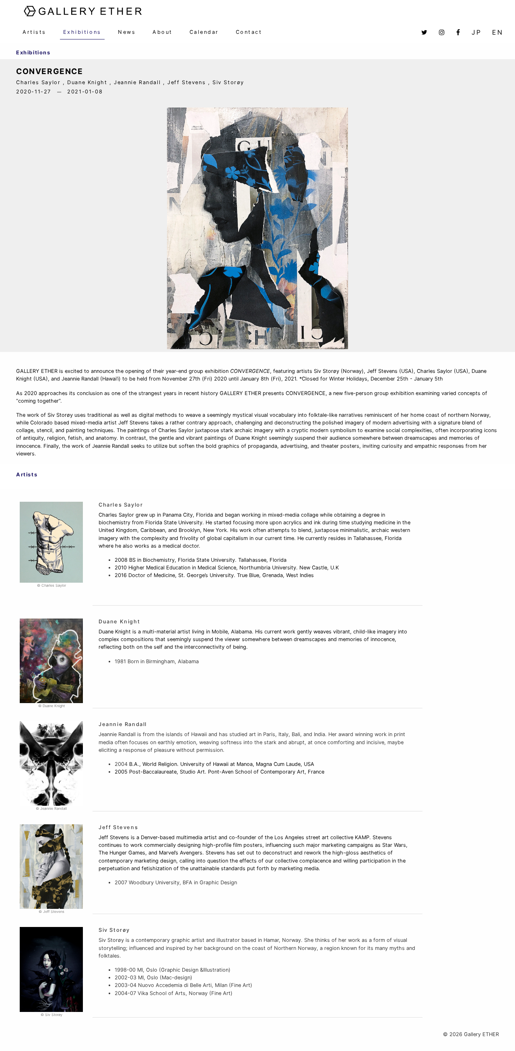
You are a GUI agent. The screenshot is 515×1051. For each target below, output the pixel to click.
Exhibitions (82, 32)
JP (477, 32)
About (162, 32)
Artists (34, 32)
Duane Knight (119, 622)
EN (497, 32)
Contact (249, 32)
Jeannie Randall (123, 724)
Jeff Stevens (118, 827)
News (127, 32)
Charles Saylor (121, 505)
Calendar (204, 32)
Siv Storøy (114, 930)
